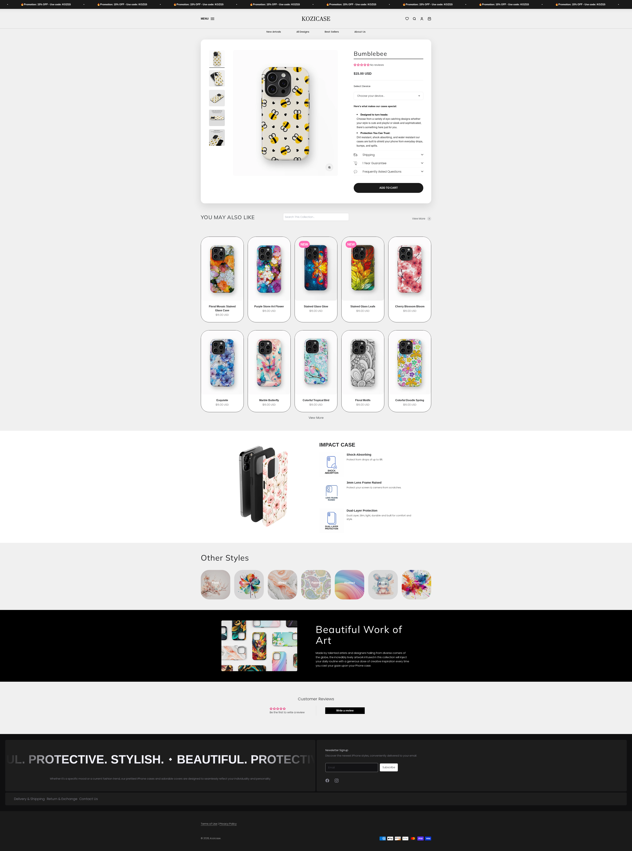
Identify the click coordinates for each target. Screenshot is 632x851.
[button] (361, 65)
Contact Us (88, 799)
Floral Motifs (362, 400)
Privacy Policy (228, 824)
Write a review (345, 710)
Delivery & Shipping (29, 799)
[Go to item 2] (217, 79)
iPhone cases (146, 779)
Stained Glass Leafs (362, 306)
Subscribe (388, 767)
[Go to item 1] (217, 59)
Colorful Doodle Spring (409, 400)
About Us (360, 31)
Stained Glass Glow (316, 306)
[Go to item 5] (217, 138)
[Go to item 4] (217, 118)
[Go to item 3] (217, 99)
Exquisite (222, 400)
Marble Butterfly (269, 400)
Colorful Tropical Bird (316, 400)
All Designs (302, 31)
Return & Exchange (62, 799)
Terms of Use (209, 824)
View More (316, 418)
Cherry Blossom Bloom (409, 306)
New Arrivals (273, 31)
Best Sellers (332, 31)
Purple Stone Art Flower (269, 306)
